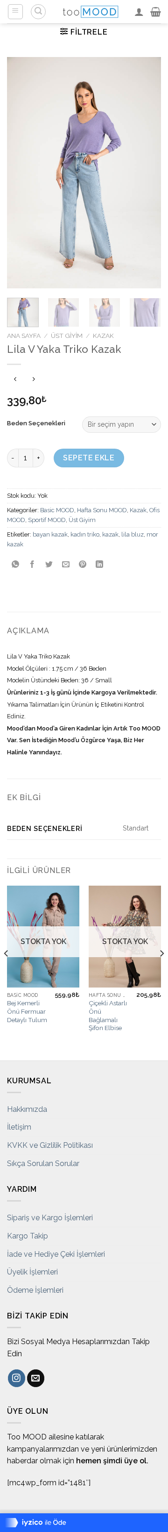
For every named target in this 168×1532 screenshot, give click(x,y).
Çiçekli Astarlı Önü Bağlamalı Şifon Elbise (108, 1015)
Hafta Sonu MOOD (102, 510)
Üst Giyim (67, 335)
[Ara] (38, 11)
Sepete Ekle (88, 457)
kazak (110, 534)
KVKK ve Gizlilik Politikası (50, 1145)
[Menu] (15, 11)
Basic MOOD (57, 510)
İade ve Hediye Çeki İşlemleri (56, 1254)
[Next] (146, 173)
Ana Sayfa (24, 335)
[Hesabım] (139, 11)
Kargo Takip (27, 1235)
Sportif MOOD (47, 519)
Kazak (103, 335)
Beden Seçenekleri (36, 423)
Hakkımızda (27, 1109)
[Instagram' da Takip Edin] (16, 1378)
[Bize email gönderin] (35, 1378)
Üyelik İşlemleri (32, 1271)
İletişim (19, 1127)
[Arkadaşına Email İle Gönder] (66, 565)
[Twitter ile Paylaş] (49, 565)
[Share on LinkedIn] (99, 565)
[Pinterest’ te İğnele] (83, 565)
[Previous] (22, 173)
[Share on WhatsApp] (15, 565)
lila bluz (132, 534)
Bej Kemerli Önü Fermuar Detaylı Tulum (27, 1011)
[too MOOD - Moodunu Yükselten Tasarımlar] (90, 11)
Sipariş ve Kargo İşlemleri (50, 1217)
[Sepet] (155, 11)
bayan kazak (50, 534)
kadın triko (84, 534)
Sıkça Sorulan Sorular (43, 1163)
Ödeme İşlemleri (35, 1290)
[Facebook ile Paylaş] (32, 565)
